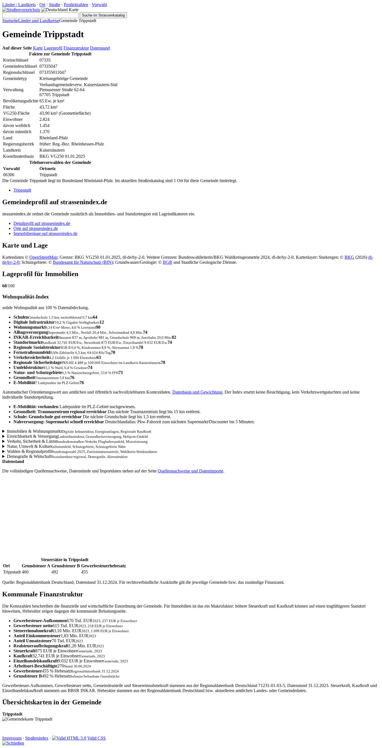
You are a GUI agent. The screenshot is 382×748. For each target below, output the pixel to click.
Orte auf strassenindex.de (35, 228)
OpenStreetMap (43, 257)
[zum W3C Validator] (69, 738)
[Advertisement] (170, 517)
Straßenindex (36, 738)
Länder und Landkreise (38, 20)
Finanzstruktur (76, 48)
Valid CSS (96, 738)
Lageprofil (53, 48)
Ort (42, 4)
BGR (167, 262)
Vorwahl (99, 4)
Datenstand (100, 48)
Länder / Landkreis (19, 4)
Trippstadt (22, 190)
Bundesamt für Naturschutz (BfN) (83, 262)
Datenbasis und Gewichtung (197, 392)
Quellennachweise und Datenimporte (190, 471)
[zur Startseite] (21, 9)
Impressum (12, 738)
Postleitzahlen (76, 4)
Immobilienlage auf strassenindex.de (45, 233)
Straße (54, 4)
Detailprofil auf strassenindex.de (41, 223)
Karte (38, 48)
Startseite (10, 20)
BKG (349, 257)
